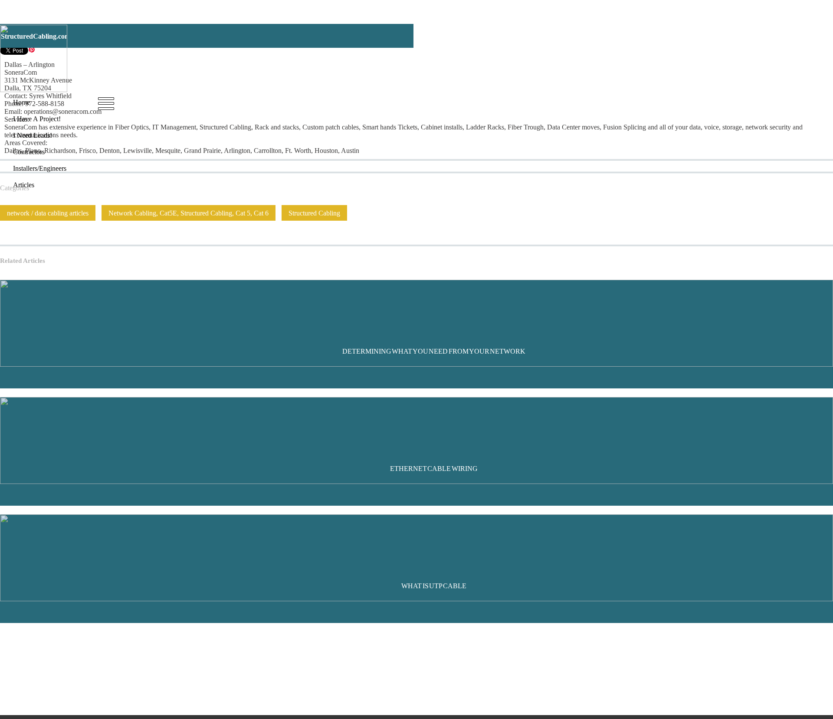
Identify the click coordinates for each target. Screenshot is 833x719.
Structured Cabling (314, 213)
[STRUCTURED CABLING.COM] (33, 89)
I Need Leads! (252, 102)
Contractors (297, 102)
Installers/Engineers (348, 102)
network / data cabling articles (48, 213)
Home (159, 102)
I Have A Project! (201, 102)
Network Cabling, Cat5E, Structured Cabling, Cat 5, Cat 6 (188, 213)
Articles (394, 102)
